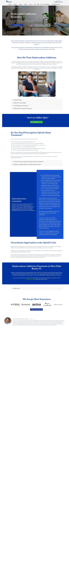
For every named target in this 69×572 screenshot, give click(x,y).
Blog (35, 4)
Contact (41, 4)
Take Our (36, 122)
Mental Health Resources (56, 4)
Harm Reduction (46, 4)
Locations (9, 4)
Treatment (15, 4)
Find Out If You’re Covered (36, 309)
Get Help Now (17, 25)
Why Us (30, 4)
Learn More (30, 25)
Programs (20, 4)
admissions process (30, 279)
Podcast (38, 4)
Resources (25, 4)
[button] (11, 4)
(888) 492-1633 (58, 2)
